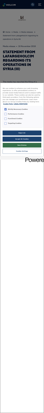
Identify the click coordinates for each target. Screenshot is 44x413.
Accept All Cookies (22, 139)
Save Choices (22, 145)
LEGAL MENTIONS (20, 104)
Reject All (22, 133)
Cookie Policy (8, 104)
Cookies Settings (22, 151)
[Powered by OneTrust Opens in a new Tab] (34, 158)
